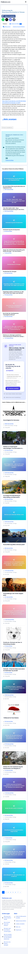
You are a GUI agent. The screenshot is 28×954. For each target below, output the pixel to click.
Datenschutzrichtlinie (19, 27)
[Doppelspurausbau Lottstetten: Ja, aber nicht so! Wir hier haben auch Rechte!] (14, 287)
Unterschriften (16, 24)
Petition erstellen (14, 388)
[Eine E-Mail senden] (10, 19)
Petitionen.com (5, 2)
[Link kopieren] (14, 19)
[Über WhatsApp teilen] (3, 19)
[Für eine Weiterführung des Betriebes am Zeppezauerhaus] (14, 181)
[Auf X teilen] (6, 19)
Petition (5, 24)
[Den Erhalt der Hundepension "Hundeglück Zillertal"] (14, 308)
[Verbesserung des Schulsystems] (14, 224)
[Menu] (25, 2)
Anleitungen (6, 913)
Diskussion (7, 27)
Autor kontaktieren (8, 127)
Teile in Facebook (10, 16)
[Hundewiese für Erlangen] (14, 265)
